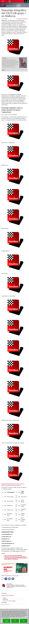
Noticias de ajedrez (13, 6)
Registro (13, 600)
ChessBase (9, 583)
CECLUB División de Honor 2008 (11, 575)
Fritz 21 (4, 58)
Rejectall (15, 621)
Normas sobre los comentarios (7, 595)
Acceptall (23, 621)
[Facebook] (6, 578)
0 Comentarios (25, 18)
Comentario (3, 602)
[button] (9, 1)
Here (22, 614)
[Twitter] (9, 578)
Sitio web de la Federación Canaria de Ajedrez (15, 556)
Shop (2, 1)
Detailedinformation (7, 621)
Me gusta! (19, 18)
